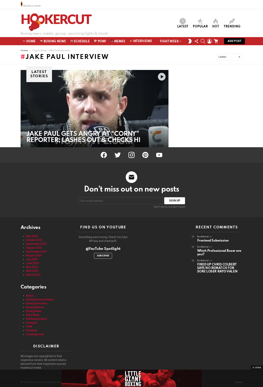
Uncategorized (35, 334)
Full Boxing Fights (36, 318)
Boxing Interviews (36, 303)
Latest (182, 26)
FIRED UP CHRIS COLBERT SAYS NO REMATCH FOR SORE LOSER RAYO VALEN (217, 268)
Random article (32, 6)
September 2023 (36, 251)
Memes (119, 41)
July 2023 (32, 259)
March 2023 (33, 274)
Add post (234, 41)
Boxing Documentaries (40, 299)
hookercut (203, 236)
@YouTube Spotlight (103, 249)
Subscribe (103, 256)
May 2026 (32, 236)
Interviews (142, 41)
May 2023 (32, 267)
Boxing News (54, 41)
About (30, 295)
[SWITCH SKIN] (190, 41)
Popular (200, 26)
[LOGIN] (209, 41)
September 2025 (36, 243)
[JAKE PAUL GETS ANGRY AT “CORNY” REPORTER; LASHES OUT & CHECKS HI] (94, 108)
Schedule (81, 41)
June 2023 (32, 263)
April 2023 (32, 270)
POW (29, 326)
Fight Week (169, 41)
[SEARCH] (203, 41)
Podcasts (31, 322)
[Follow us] (196, 41)
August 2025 (34, 247)
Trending (232, 26)
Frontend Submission (213, 240)
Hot (215, 26)
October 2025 (34, 240)
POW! (101, 41)
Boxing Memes (35, 307)
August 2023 (34, 255)
